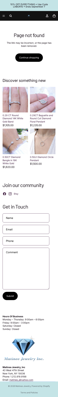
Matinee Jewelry (23, 386)
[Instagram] (10, 194)
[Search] (10, 15)
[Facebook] (4, 194)
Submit (10, 296)
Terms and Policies (29, 392)
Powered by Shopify (41, 386)
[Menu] (3, 16)
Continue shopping (29, 57)
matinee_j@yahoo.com (21, 379)
